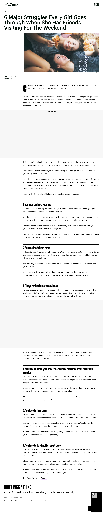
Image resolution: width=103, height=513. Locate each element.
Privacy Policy (45, 500)
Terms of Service (35, 500)
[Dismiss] (99, 494)
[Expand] (93, 494)
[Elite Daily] (11, 4)
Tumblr (44, 478)
